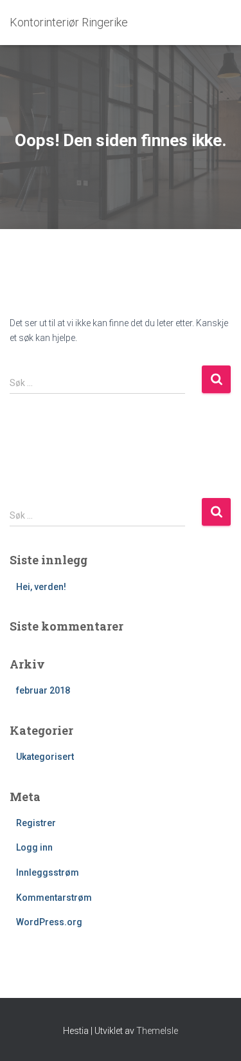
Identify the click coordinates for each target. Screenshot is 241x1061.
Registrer (36, 823)
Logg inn (34, 847)
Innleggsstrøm (47, 872)
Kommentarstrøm (54, 897)
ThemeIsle (157, 1031)
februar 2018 (43, 690)
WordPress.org (49, 922)
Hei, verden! (41, 587)
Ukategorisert (45, 757)
